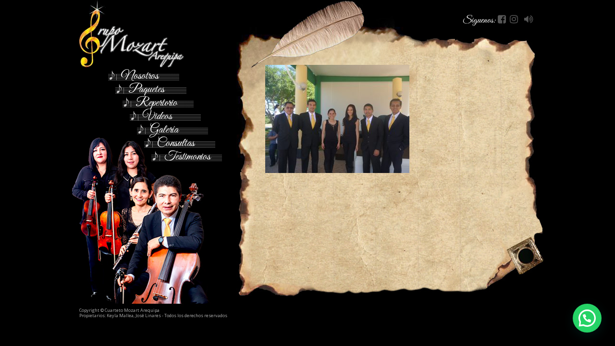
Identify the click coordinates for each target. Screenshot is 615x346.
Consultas (176, 142)
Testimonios (187, 155)
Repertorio (156, 102)
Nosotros (140, 75)
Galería (164, 129)
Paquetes (146, 88)
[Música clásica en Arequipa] (150, 34)
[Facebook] (503, 20)
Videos (157, 115)
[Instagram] (515, 20)
